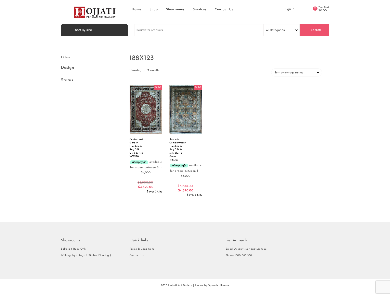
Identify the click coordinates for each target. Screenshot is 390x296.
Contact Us (224, 9)
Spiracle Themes (218, 285)
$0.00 (322, 11)
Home (136, 9)
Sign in (289, 9)
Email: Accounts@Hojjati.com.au (246, 249)
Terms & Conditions (142, 249)
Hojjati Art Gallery (180, 285)
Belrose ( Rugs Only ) (75, 249)
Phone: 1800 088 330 (238, 255)
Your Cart (323, 7)
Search (315, 30)
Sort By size (83, 30)
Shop (154, 9)
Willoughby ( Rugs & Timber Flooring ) (86, 255)
